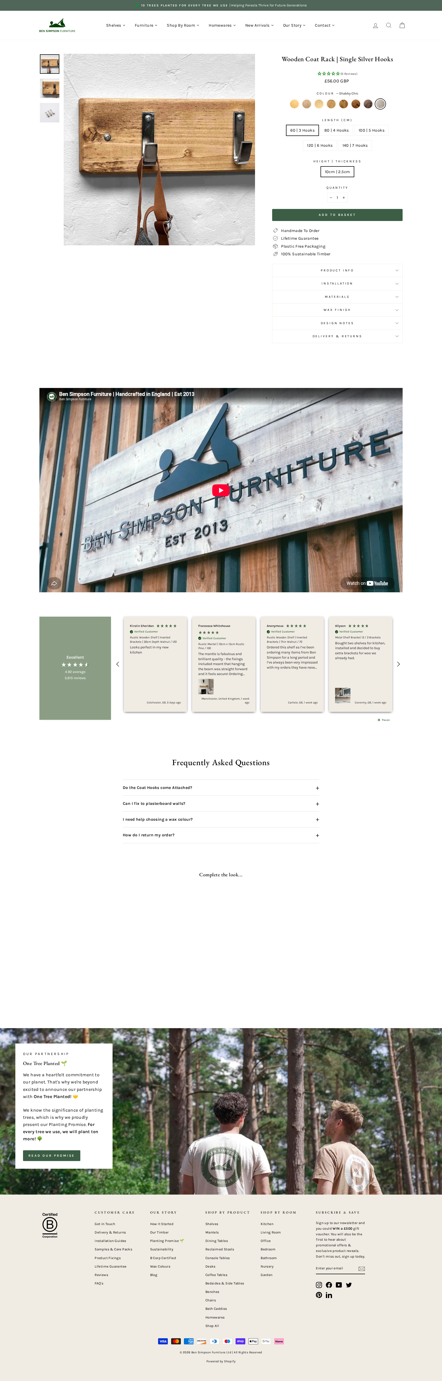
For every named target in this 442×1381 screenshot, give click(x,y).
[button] (337, 74)
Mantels (212, 1232)
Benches (212, 1292)
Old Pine (319, 104)
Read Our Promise (51, 1155)
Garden (266, 1275)
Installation (337, 283)
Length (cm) (337, 120)
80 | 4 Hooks (336, 130)
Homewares (215, 1317)
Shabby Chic (380, 104)
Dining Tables (216, 1241)
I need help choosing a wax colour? (221, 819)
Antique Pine (294, 104)
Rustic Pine (331, 104)
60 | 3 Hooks (302, 130)
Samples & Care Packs (113, 1249)
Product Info (337, 270)
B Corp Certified (163, 1258)
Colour (337, 93)
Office (266, 1241)
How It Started (162, 1224)
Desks (210, 1266)
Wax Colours (160, 1266)
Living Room (271, 1232)
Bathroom (269, 1258)
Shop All (212, 1326)
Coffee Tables (216, 1275)
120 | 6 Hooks (320, 145)
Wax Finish (337, 310)
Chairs (210, 1300)
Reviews (101, 1275)
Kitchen (267, 1224)
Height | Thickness (337, 161)
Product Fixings (108, 1258)
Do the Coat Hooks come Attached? (221, 787)
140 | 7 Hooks (355, 145)
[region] (258, 664)
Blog (154, 1275)
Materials (337, 297)
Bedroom (268, 1249)
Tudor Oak (356, 104)
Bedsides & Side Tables (224, 1283)
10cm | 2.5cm (337, 171)
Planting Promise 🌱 (167, 1241)
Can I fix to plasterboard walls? (221, 803)
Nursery (267, 1266)
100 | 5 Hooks (371, 130)
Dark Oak (343, 104)
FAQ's (99, 1283)
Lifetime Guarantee (110, 1266)
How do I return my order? (221, 835)
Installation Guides (110, 1241)
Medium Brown (307, 104)
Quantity (337, 187)
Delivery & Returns (337, 336)
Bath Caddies (216, 1309)
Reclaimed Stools (219, 1249)
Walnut (368, 104)
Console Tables (217, 1258)
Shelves (211, 1224)
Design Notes (337, 323)
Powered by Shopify (221, 1361)
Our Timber (159, 1232)
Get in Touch (105, 1224)
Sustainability (161, 1249)
